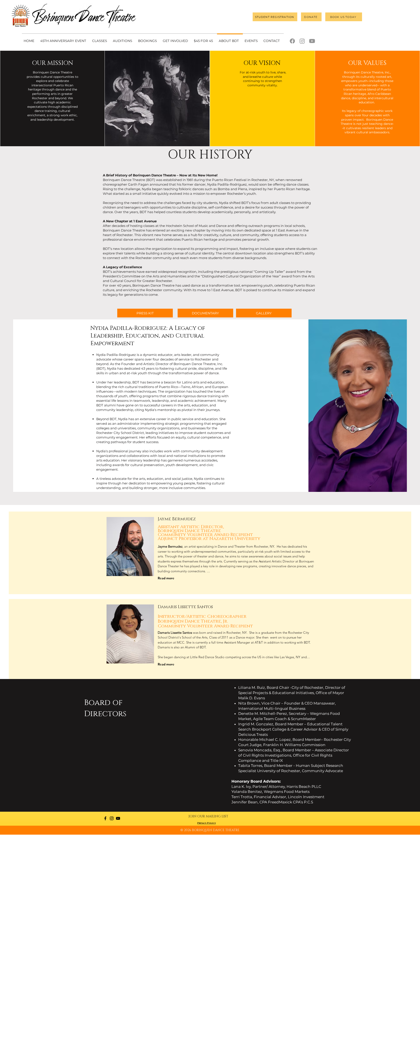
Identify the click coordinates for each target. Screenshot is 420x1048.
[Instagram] (302, 41)
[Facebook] (292, 41)
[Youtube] (312, 41)
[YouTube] (118, 818)
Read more (166, 578)
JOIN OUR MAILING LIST (208, 816)
